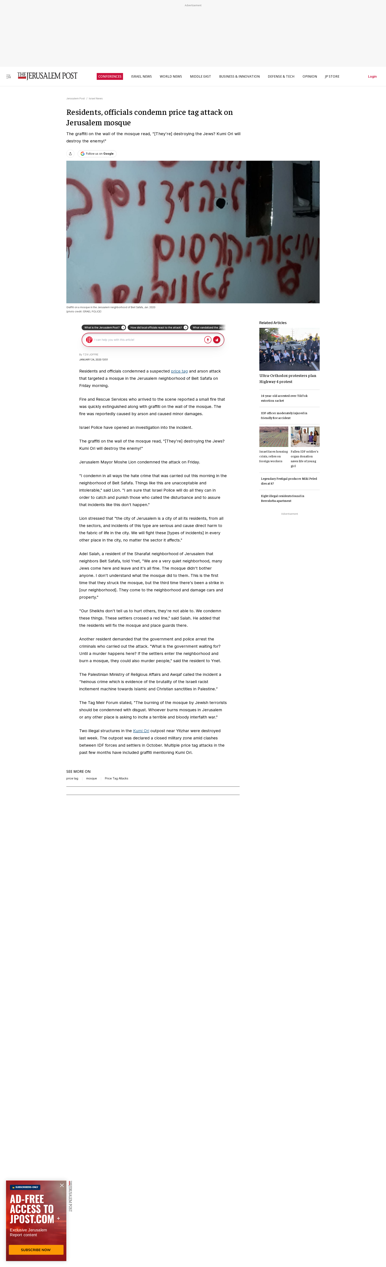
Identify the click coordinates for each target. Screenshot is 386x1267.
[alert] (36, 1221)
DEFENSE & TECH (281, 76)
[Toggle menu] (8, 76)
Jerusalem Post (75, 98)
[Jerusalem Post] (45, 76)
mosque (91, 778)
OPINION (310, 76)
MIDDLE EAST (200, 76)
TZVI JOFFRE (90, 354)
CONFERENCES (109, 76)
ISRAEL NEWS (141, 76)
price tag (179, 371)
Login (372, 76)
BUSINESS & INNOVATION (239, 76)
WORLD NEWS (171, 76)
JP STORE (332, 76)
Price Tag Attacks (116, 778)
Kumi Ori (141, 730)
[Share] (70, 154)
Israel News (96, 98)
